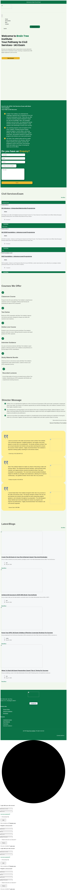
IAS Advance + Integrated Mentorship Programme (18, 208)
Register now (13, 823)
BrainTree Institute (31, 730)
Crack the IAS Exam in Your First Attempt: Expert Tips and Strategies (24, 557)
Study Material (6, 721)
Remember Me (5, 816)
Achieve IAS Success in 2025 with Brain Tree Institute (19, 595)
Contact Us (33, 703)
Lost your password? (5, 814)
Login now (12, 846)
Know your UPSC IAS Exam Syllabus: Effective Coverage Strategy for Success (27, 633)
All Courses (8, 20)
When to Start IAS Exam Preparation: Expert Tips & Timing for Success (25, 670)
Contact (7, 24)
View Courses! (10, 58)
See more (63, 197)
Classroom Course (5, 202)
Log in (5, 28)
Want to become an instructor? (9, 839)
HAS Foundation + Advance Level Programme (17, 256)
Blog (6, 22)
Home (6, 19)
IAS (6, 562)
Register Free (35, 26)
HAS (3, 250)
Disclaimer (5, 713)
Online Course (4, 226)
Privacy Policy (6, 709)
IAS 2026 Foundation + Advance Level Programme (18, 232)
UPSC (7, 638)
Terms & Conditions (7, 711)
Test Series (5, 723)
